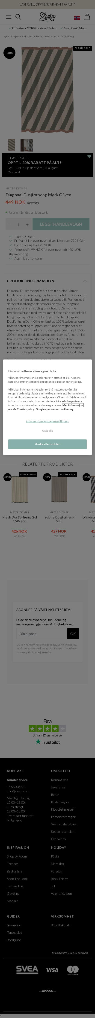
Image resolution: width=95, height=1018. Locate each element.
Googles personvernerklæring (54, 409)
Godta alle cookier (47, 444)
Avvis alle (47, 430)
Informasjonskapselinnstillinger (47, 421)
